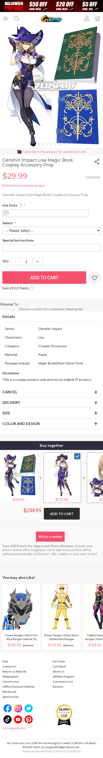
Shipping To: (9, 304)
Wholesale (9, 691)
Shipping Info (10, 676)
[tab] (51, 316)
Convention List (63, 681)
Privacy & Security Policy (37, 751)
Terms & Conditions (68, 751)
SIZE (6, 413)
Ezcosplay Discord (14, 728)
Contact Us (9, 666)
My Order (59, 661)
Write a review (50, 536)
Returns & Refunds (14, 671)
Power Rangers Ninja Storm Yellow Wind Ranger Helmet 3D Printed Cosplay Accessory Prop (61, 637)
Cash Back (59, 666)
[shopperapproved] (64, 715)
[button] (38, 144)
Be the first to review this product (23, 185)
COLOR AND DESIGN (21, 423)
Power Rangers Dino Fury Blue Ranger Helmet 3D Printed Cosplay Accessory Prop (21, 637)
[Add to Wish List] (94, 277)
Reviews (58, 686)
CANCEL (9, 391)
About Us (58, 671)
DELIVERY (11, 402)
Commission (10, 681)
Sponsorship (10, 696)
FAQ (5, 661)
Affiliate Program (63, 676)
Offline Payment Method (18, 686)
